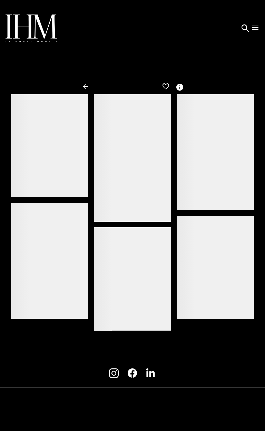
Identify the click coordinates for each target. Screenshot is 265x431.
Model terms (129, 401)
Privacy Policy (168, 401)
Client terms (93, 401)
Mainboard (218, 417)
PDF (155, 87)
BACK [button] (90, 87)
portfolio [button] (127, 87)
